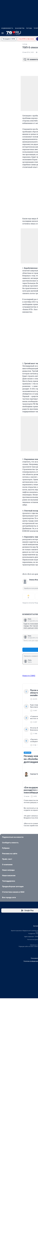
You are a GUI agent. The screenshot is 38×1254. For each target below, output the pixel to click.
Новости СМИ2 (28, 676)
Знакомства (19, 28)
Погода (29, 28)
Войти (30, 662)
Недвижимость (7, 28)
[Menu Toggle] (2, 33)
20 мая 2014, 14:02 (28, 52)
